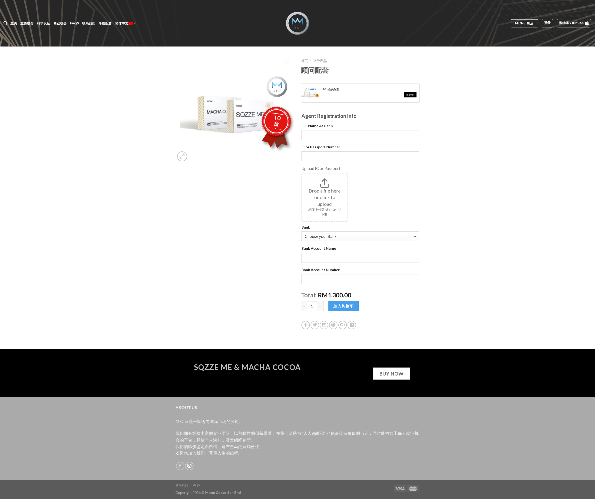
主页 (13, 23)
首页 (304, 61)
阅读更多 (410, 95)
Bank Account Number (320, 269)
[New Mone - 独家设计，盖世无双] (297, 23)
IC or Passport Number (320, 147)
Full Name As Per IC (317, 125)
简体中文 (122, 23)
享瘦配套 (105, 23)
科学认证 (43, 23)
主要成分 (27, 23)
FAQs (74, 23)
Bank (305, 227)
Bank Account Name (318, 248)
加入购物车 (343, 305)
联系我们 (88, 23)
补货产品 (320, 61)
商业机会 (60, 23)
